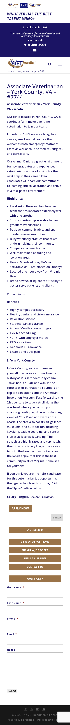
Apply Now (20, 508)
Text (31, 40)
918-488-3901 (35, 530)
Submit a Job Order (35, 550)
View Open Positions (35, 541)
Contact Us (35, 566)
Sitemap (28, 719)
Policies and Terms (49, 719)
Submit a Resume (35, 558)
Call (40, 40)
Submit (12, 690)
